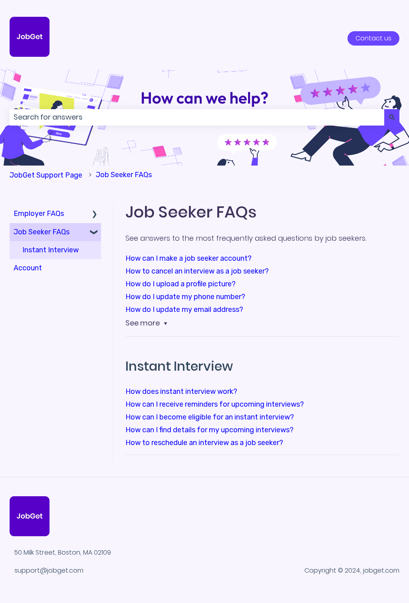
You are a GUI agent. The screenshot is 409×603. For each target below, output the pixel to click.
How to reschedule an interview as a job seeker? (204, 442)
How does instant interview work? (181, 391)
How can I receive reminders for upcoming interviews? (214, 404)
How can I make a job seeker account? (188, 258)
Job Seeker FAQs (124, 174)
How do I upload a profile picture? (180, 284)
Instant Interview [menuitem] (50, 250)
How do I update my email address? (184, 309)
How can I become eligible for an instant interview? (209, 417)
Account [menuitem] (28, 268)
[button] (94, 214)
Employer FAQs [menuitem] (39, 213)
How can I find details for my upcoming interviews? (209, 429)
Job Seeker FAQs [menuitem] (41, 232)
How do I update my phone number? (185, 296)
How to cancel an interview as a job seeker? (197, 271)
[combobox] (197, 117)
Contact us (373, 38)
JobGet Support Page (46, 175)
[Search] (391, 117)
